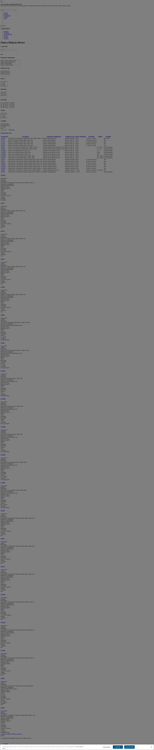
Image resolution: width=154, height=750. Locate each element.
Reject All (118, 747)
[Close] (151, 747)
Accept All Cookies (129, 747)
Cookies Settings (106, 747)
